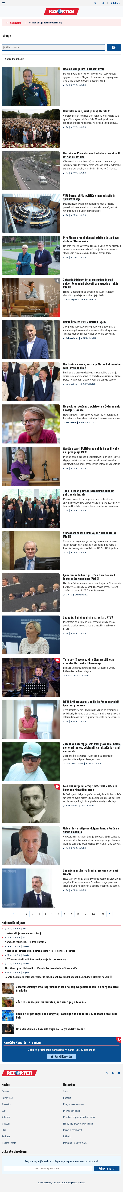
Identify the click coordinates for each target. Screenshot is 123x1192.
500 (102, 914)
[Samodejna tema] (95, 3)
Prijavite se (104, 1168)
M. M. (68, 595)
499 (93, 914)
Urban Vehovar (71, 806)
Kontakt (67, 1097)
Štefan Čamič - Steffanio (74, 764)
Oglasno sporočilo (72, 300)
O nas (66, 1091)
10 (78, 914)
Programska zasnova (73, 1104)
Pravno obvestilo (71, 1110)
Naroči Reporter (63, 1056)
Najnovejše (7, 1097)
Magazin (26, 973)
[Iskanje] (103, 3)
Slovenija (26, 946)
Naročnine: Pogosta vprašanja (78, 1123)
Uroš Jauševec (71, 422)
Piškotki (67, 1136)
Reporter (69, 676)
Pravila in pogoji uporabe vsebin (79, 1117)
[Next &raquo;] (109, 914)
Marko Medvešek (72, 384)
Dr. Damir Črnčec (72, 338)
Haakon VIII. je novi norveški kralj (45, 22)
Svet (24, 929)
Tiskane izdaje (9, 1142)
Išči (114, 47)
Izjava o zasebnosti (72, 1130)
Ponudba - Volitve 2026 (75, 1142)
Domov (5, 1091)
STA (67, 85)
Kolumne (6, 1117)
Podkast (6, 1136)
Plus (4, 1130)
